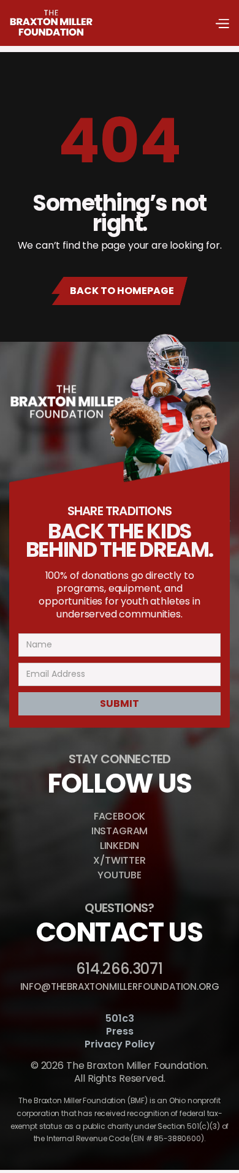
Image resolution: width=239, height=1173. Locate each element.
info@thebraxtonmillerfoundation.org (119, 986)
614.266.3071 (119, 969)
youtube (119, 875)
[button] (222, 23)
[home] (51, 23)
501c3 (119, 1019)
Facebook (120, 816)
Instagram (119, 831)
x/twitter (119, 860)
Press (120, 1031)
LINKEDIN (120, 846)
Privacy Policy (120, 1044)
